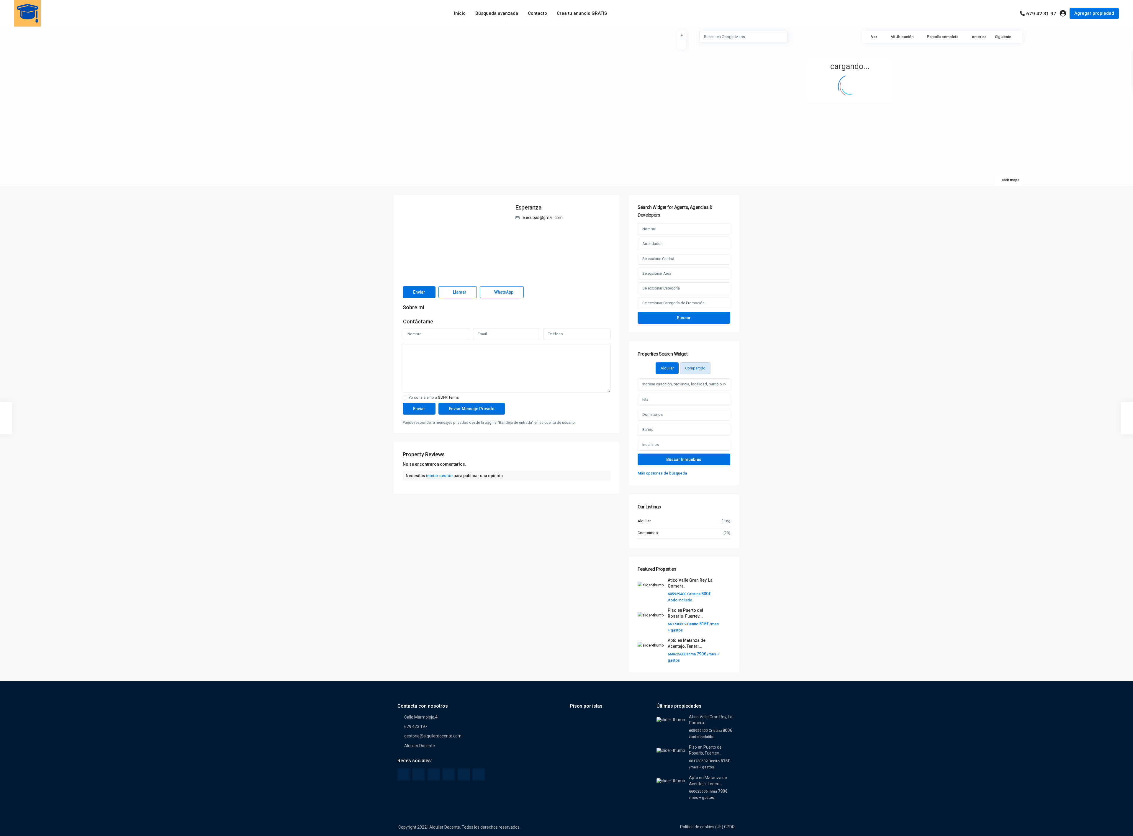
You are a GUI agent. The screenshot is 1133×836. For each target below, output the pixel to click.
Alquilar (644, 521)
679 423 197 (415, 726)
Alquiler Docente (419, 745)
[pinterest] (449, 774)
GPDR (729, 826)
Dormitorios (652, 414)
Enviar (419, 292)
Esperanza (528, 207)
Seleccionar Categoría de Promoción (673, 303)
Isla (645, 399)
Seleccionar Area (656, 273)
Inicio (460, 13)
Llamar (459, 292)
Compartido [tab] (695, 368)
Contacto (537, 13)
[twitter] (418, 774)
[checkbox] (405, 397)
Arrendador (652, 243)
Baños (647, 429)
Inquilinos (650, 444)
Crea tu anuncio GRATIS (582, 13)
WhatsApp (503, 292)
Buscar (684, 317)
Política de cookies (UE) (701, 826)
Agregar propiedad (1094, 13)
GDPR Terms (448, 397)
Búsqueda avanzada (496, 13)
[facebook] (403, 774)
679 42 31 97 (1041, 14)
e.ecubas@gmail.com (543, 217)
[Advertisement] (283, 71)
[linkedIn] (434, 774)
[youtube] (464, 774)
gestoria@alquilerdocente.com (432, 736)
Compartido (648, 533)
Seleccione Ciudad (658, 258)
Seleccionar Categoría (661, 288)
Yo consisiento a (434, 397)
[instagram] (479, 774)
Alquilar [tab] (667, 368)
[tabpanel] (684, 427)
